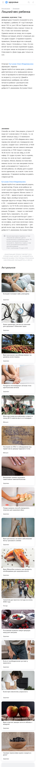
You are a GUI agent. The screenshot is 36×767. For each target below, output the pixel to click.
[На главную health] (13, 2)
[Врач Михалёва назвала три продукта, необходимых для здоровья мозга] (18, 562)
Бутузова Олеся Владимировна (21, 64)
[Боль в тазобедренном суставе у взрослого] (18, 654)
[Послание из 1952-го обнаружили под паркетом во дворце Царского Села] (18, 440)
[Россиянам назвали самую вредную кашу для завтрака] (18, 624)
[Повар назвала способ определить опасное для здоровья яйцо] (18, 501)
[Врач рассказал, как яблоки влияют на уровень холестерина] (18, 348)
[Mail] (6, 2)
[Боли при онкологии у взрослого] (18, 685)
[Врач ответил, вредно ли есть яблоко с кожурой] (18, 715)
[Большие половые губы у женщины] (18, 287)
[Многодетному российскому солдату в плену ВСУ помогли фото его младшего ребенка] (18, 409)
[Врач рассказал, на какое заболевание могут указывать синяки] (18, 532)
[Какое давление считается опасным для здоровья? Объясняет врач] (18, 318)
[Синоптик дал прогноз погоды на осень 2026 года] (18, 593)
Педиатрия (16, 8)
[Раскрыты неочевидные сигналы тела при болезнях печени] (18, 379)
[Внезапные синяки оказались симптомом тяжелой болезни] (18, 471)
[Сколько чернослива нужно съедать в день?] (18, 746)
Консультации (6, 8)
